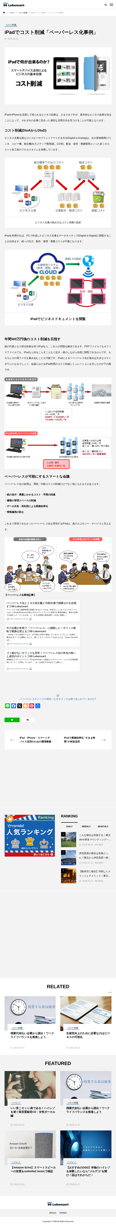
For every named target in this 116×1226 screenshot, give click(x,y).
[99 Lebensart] (13, 4)
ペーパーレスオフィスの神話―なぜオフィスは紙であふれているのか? (58, 699)
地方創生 (99, 844)
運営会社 (52, 1213)
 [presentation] (109, 992)
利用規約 (63, 1213)
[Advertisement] (58, 778)
